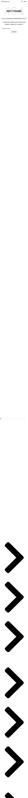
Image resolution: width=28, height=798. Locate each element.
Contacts (5, 781)
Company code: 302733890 (10, 616)
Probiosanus (6, 577)
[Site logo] (5, 1)
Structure (5, 742)
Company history (7, 702)
